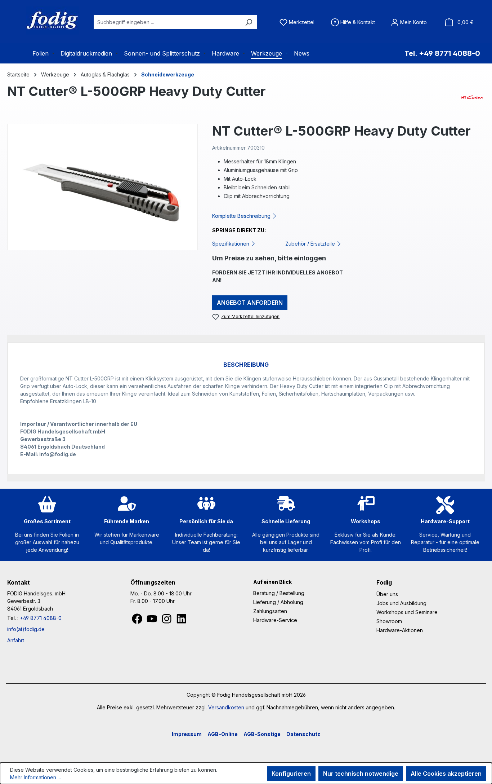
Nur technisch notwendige (360, 773)
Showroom (389, 621)
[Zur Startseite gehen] (43, 20)
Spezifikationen (231, 244)
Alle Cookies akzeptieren (446, 773)
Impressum (187, 734)
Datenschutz (303, 734)
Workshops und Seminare (407, 612)
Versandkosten (226, 707)
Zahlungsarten (270, 611)
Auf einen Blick (272, 582)
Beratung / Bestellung (278, 593)
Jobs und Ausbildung (401, 603)
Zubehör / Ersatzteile (310, 244)
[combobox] (167, 22)
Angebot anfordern (250, 302)
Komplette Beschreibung (242, 216)
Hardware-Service (275, 620)
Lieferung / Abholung (278, 602)
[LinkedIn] (181, 621)
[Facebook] (137, 621)
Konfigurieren (291, 773)
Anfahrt (15, 640)
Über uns (387, 594)
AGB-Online (222, 734)
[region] (102, 187)
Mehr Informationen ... (35, 777)
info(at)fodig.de (26, 629)
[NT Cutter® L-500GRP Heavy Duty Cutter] (102, 187)
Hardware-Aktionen (399, 630)
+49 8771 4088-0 (41, 618)
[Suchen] (248, 22)
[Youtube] (152, 621)
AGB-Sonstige (262, 734)
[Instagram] (167, 621)
